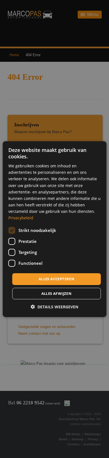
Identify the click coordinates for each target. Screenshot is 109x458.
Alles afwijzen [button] (56, 293)
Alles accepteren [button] (56, 278)
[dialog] (54, 229)
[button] (54, 307)
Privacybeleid (20, 217)
